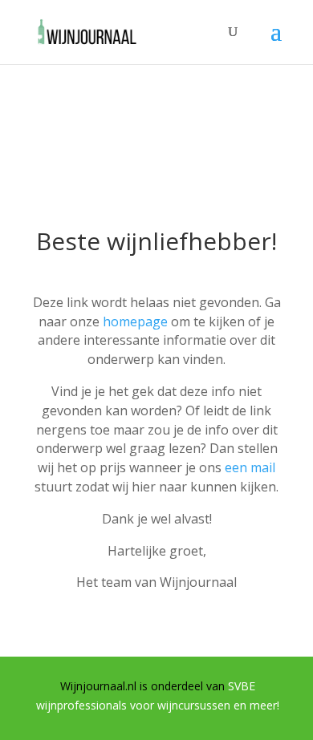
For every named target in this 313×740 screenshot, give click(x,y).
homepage (135, 321)
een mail (250, 467)
